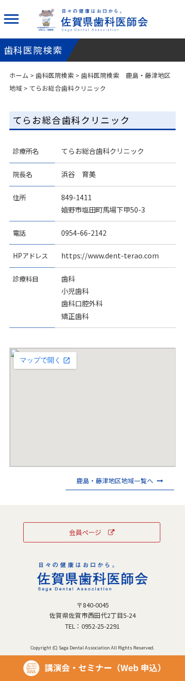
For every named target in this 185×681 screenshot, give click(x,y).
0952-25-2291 (100, 626)
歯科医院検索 (55, 75)
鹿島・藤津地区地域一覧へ (114, 480)
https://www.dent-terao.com (110, 255)
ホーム (19, 75)
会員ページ (85, 532)
